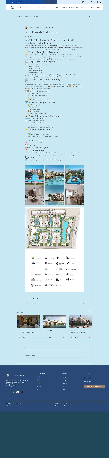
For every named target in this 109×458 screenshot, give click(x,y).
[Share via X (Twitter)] (29, 298)
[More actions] (83, 27)
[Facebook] (91, 2)
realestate (27, 16)
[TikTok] (101, 2)
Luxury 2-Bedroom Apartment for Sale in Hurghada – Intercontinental (28, 331)
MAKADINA (49, 331)
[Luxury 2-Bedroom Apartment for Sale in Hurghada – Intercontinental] (28, 321)
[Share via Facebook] (25, 298)
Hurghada (36, 16)
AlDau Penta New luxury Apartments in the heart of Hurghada (80, 331)
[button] (90, 16)
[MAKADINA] (54, 321)
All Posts (19, 16)
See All (90, 312)
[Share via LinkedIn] (33, 298)
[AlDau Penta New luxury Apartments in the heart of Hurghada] (80, 321)
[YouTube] (97, 2)
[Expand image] (34, 175)
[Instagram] (94, 2)
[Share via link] (37, 298)
